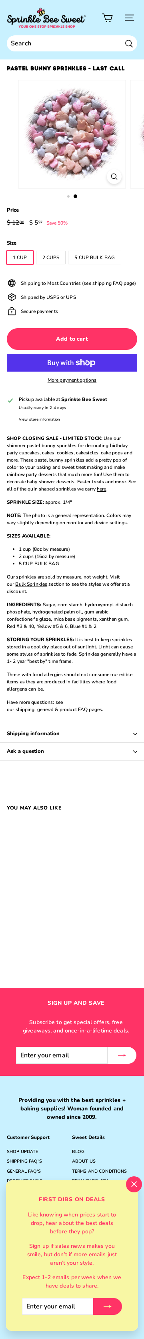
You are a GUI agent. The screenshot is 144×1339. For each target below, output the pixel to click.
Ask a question (25, 751)
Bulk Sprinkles (31, 584)
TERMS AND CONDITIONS (99, 1171)
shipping (25, 709)
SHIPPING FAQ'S (24, 1161)
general (45, 709)
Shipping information (33, 733)
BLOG (78, 1152)
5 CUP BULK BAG (94, 257)
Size (11, 243)
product (68, 709)
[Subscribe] (107, 1306)
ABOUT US (84, 1161)
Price (13, 210)
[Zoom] (114, 176)
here (101, 489)
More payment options (72, 380)
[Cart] (107, 18)
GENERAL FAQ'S (24, 1171)
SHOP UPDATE (22, 1152)
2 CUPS (51, 257)
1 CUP (20, 257)
